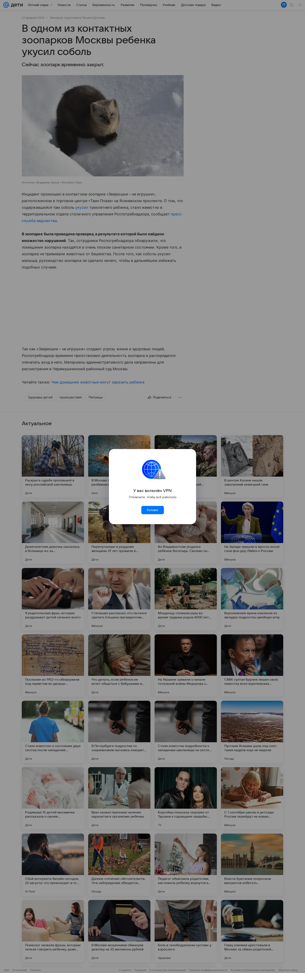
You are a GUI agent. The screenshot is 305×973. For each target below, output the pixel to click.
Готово (152, 510)
